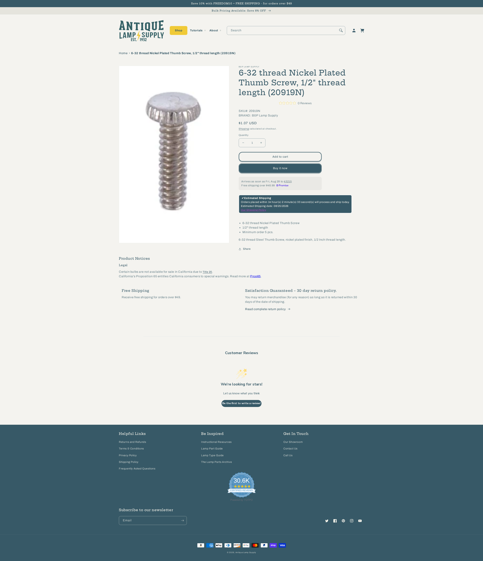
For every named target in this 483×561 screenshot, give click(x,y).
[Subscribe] (182, 520)
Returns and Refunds (132, 442)
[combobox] (286, 30)
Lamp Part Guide (212, 448)
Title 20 (207, 271)
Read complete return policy (265, 309)
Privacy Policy (128, 455)
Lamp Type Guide (212, 455)
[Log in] (354, 30)
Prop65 (255, 276)
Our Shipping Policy (253, 210)
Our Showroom (293, 442)
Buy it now (280, 168)
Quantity (243, 135)
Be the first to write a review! (241, 403)
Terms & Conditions (131, 448)
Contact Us (290, 448)
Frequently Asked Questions (137, 468)
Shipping (244, 128)
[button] (178, 30)
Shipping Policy (128, 462)
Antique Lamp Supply (245, 552)
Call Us (287, 455)
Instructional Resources (216, 442)
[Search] (341, 30)
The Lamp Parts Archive (216, 462)
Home (123, 53)
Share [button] (247, 248)
